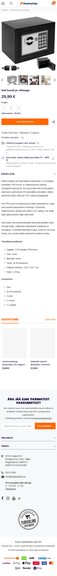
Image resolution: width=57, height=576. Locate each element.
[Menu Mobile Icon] (3, 3)
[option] (28, 43)
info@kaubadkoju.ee (16, 477)
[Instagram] (7, 498)
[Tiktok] (19, 498)
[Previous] (3, 80)
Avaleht (4, 10)
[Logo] (28, 3)
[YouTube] (13, 498)
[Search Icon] (14, 3)
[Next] (53, 80)
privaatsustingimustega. (41, 418)
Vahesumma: (7, 113)
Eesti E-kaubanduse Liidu (26, 542)
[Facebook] (2, 498)
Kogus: (4, 102)
